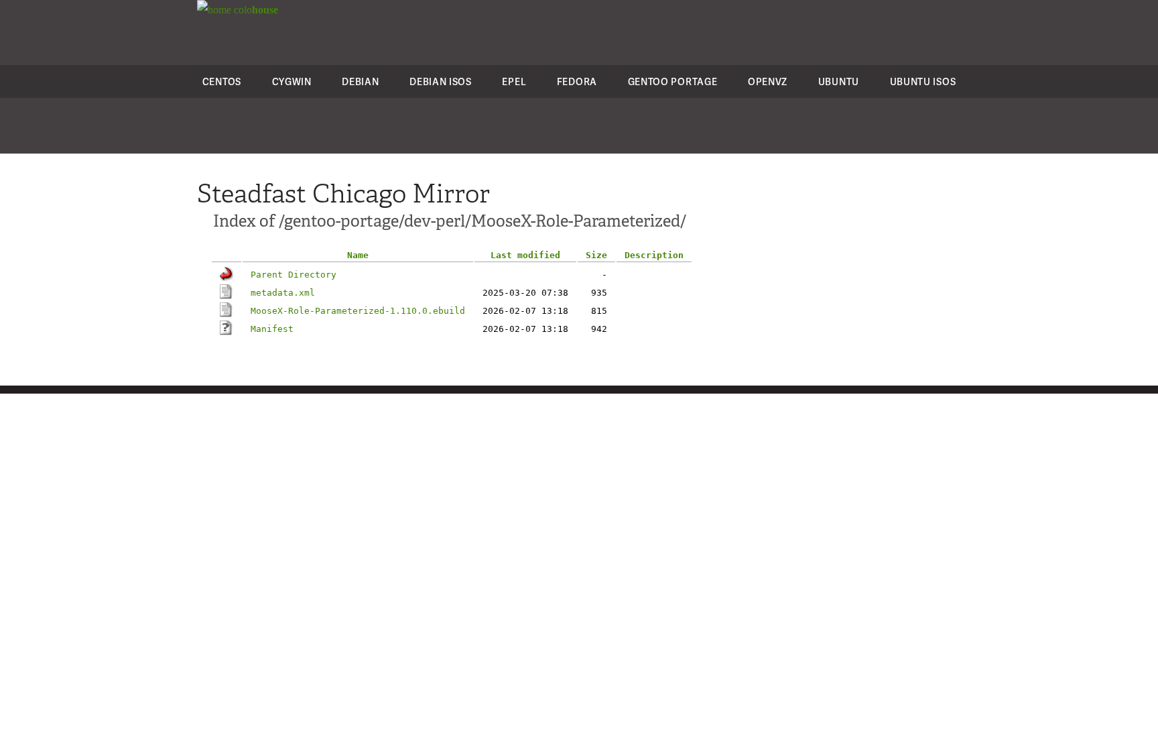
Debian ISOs (440, 81)
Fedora (577, 81)
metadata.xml (283, 293)
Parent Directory (293, 275)
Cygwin (292, 81)
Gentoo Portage (673, 81)
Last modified (525, 255)
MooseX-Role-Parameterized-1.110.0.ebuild (358, 311)
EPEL (514, 81)
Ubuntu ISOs (923, 81)
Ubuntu (838, 81)
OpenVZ (767, 81)
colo (254, 9)
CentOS (221, 81)
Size (596, 255)
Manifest (272, 329)
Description (654, 255)
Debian (360, 81)
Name (358, 255)
